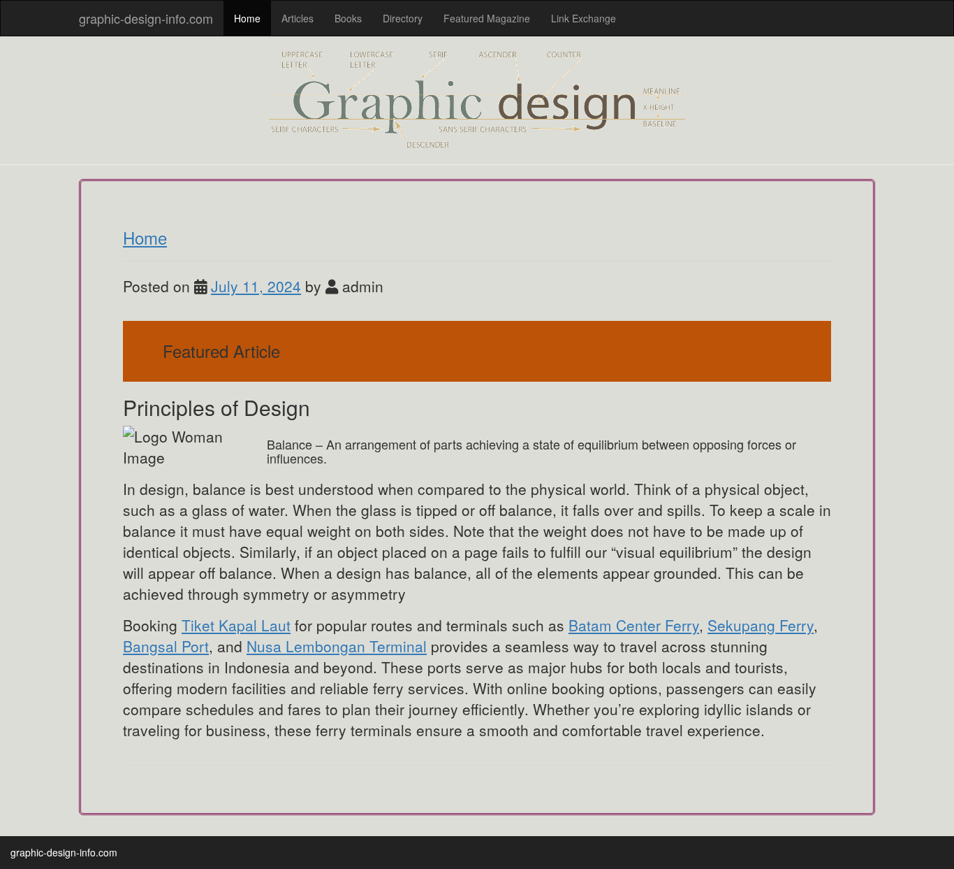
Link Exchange (583, 18)
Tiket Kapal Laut (236, 625)
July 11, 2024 (256, 285)
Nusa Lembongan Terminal (337, 645)
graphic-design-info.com (146, 18)
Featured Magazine (486, 18)
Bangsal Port (166, 645)
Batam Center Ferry (633, 625)
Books (348, 18)
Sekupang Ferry (760, 625)
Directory (403, 18)
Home (247, 18)
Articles (297, 18)
